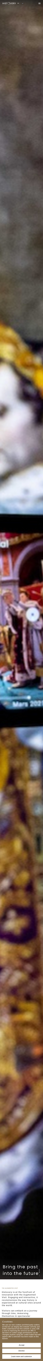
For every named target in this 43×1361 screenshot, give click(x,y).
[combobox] (18, 3)
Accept (21, 1345)
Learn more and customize (21, 1356)
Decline (22, 1351)
